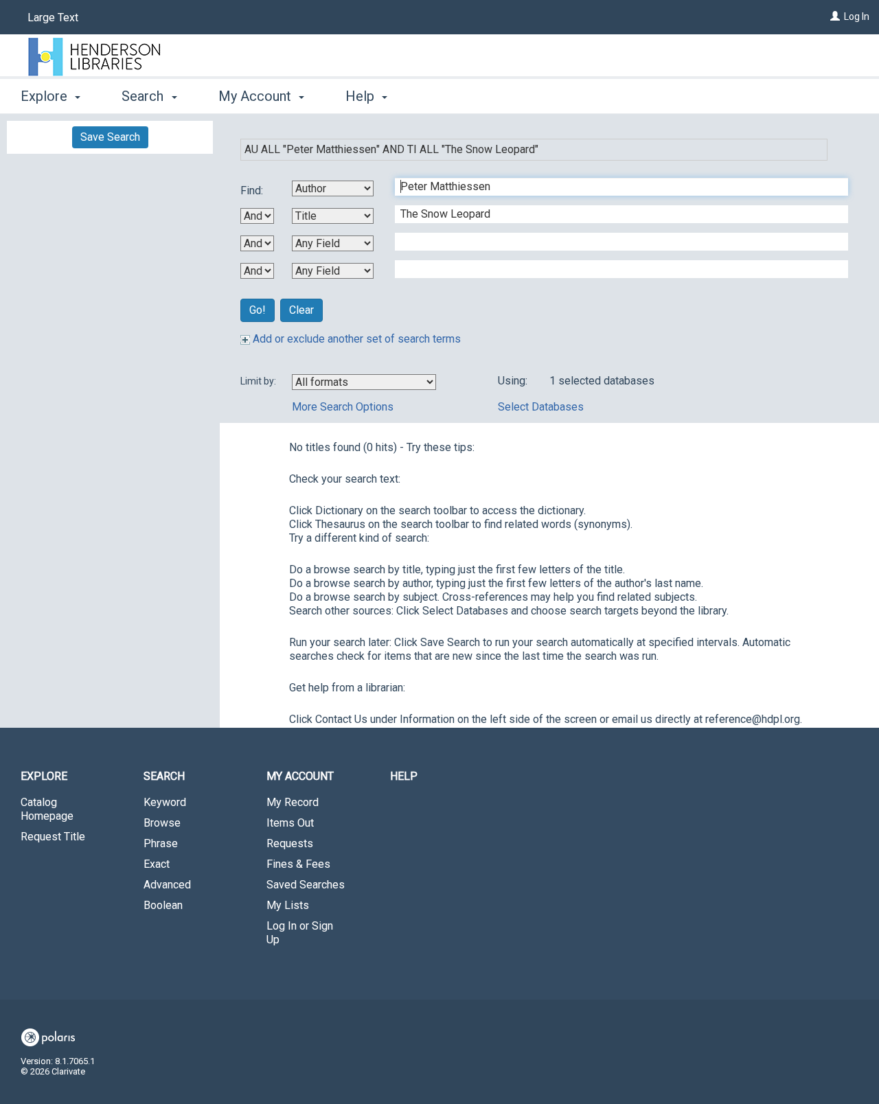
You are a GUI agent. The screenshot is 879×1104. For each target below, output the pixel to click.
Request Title (53, 836)
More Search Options (342, 406)
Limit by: (259, 381)
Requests (289, 843)
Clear (301, 310)
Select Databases (541, 406)
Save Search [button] (110, 136)
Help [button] (361, 96)
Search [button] (144, 96)
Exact (157, 864)
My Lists (287, 905)
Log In (856, 16)
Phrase (161, 843)
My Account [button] (256, 96)
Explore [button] (46, 96)
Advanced (167, 884)
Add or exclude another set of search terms (355, 338)
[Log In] (835, 16)
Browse (162, 822)
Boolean (163, 905)
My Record (292, 802)
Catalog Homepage (47, 809)
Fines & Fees (298, 864)
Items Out (290, 822)
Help (404, 776)
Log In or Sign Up (299, 932)
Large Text (52, 17)
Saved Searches (305, 884)
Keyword (165, 802)
